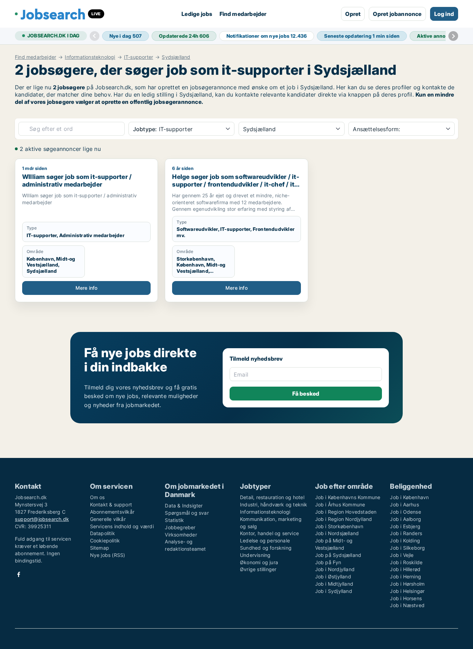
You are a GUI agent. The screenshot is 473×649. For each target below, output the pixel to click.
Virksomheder (181, 535)
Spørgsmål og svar (186, 513)
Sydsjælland (176, 57)
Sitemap (99, 548)
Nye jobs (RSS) (107, 555)
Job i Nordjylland (335, 569)
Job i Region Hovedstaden (346, 512)
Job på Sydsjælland (338, 555)
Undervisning (255, 555)
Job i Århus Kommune (340, 504)
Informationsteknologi (90, 57)
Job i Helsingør (407, 591)
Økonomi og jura (259, 562)
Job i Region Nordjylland (343, 519)
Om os (97, 497)
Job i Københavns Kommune (348, 497)
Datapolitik (102, 533)
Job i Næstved (407, 605)
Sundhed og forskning (266, 548)
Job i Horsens (406, 598)
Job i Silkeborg (407, 548)
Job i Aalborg (405, 519)
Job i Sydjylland (333, 591)
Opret (352, 13)
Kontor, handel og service (269, 533)
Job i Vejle (401, 555)
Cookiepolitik (105, 540)
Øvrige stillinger (258, 569)
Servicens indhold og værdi (122, 526)
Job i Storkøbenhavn (339, 526)
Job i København (409, 497)
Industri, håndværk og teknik (273, 504)
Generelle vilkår (108, 519)
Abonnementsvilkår (112, 512)
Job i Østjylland (333, 576)
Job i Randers (406, 533)
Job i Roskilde (406, 562)
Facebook (19, 574)
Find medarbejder (243, 13)
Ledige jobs (196, 13)
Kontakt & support (111, 504)
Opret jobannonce (397, 13)
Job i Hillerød (405, 569)
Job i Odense (405, 512)
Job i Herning (405, 576)
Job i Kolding (405, 540)
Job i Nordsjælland (337, 533)
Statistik (174, 520)
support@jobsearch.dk (42, 519)
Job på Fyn (328, 562)
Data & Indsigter (184, 505)
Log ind (444, 13)
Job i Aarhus (404, 504)
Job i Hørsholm (407, 584)
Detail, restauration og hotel (272, 497)
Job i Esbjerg (405, 526)
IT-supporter (138, 57)
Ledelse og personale (265, 540)
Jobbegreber (180, 527)
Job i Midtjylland (334, 584)
